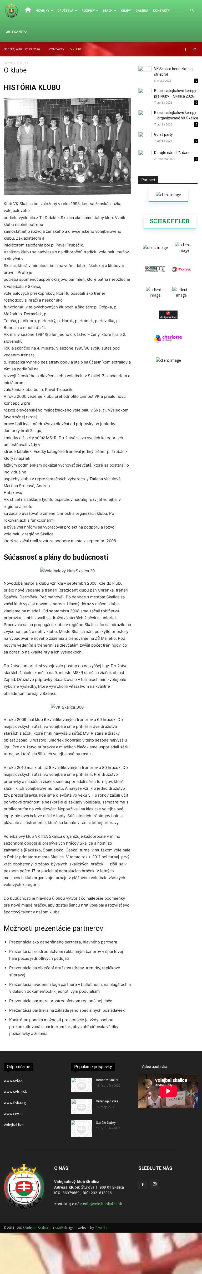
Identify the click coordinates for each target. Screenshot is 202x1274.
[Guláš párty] (145, 138)
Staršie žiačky (106, 1123)
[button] (192, 10)
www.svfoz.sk (15, 1091)
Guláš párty (163, 134)
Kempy (126, 10)
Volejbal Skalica (36, 1227)
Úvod (8, 63)
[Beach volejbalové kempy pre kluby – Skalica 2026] (145, 94)
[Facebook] (186, 49)
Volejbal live (14, 1124)
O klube (75, 49)
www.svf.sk (13, 1080)
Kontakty (161, 10)
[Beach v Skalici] (81, 1085)
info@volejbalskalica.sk (102, 1203)
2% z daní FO (16, 31)
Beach (108, 10)
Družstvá (65, 10)
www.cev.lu (13, 1113)
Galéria (141, 10)
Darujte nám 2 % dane (172, 153)
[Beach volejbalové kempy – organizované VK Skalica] (145, 116)
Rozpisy (88, 10)
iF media (101, 1227)
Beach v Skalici (107, 1080)
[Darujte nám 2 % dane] (145, 156)
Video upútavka (107, 1101)
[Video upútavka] (81, 1106)
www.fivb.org (15, 1102)
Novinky (42, 10)
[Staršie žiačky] (81, 1128)
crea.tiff (58, 1227)
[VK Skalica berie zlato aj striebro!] (145, 72)
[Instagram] (194, 49)
